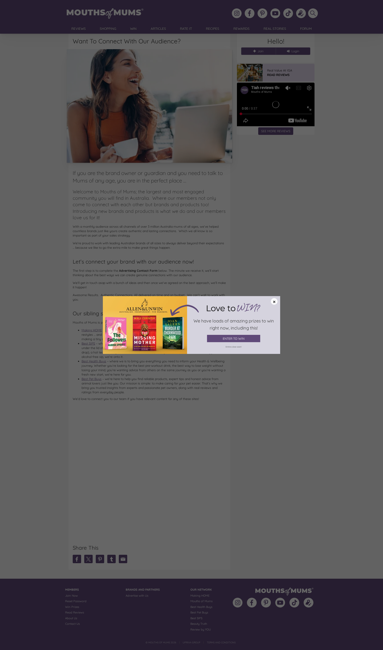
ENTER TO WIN (233, 339)
